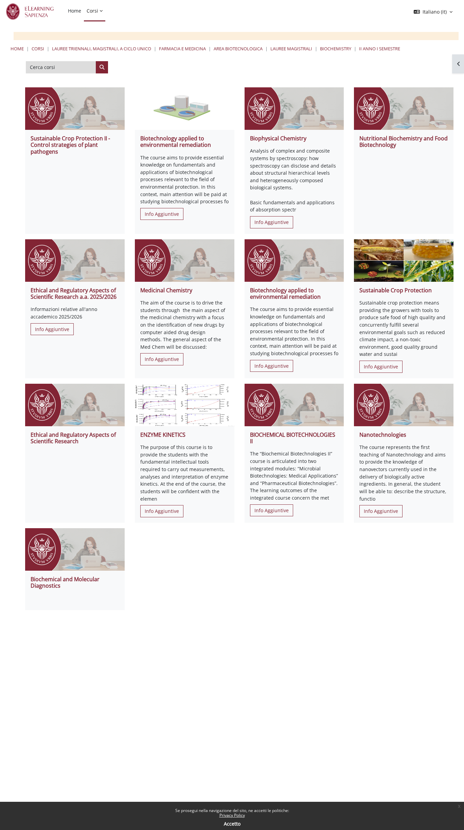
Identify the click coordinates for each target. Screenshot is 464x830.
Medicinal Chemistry (166, 290)
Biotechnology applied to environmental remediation (175, 142)
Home (17, 49)
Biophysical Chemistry (278, 138)
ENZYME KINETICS (162, 434)
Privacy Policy (232, 815)
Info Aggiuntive (162, 214)
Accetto (232, 823)
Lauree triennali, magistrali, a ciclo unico (101, 49)
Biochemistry (335, 49)
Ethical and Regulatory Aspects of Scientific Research (73, 438)
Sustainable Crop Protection (395, 290)
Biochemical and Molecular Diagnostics (65, 582)
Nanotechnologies (382, 434)
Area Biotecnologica (238, 49)
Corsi (38, 49)
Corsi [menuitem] (92, 10)
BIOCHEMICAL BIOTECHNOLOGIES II (292, 438)
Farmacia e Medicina (182, 49)
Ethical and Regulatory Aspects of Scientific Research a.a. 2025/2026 (74, 293)
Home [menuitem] (74, 10)
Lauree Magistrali (291, 49)
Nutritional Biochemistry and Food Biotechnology (403, 142)
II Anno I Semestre (379, 49)
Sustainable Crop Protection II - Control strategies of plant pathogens (70, 145)
